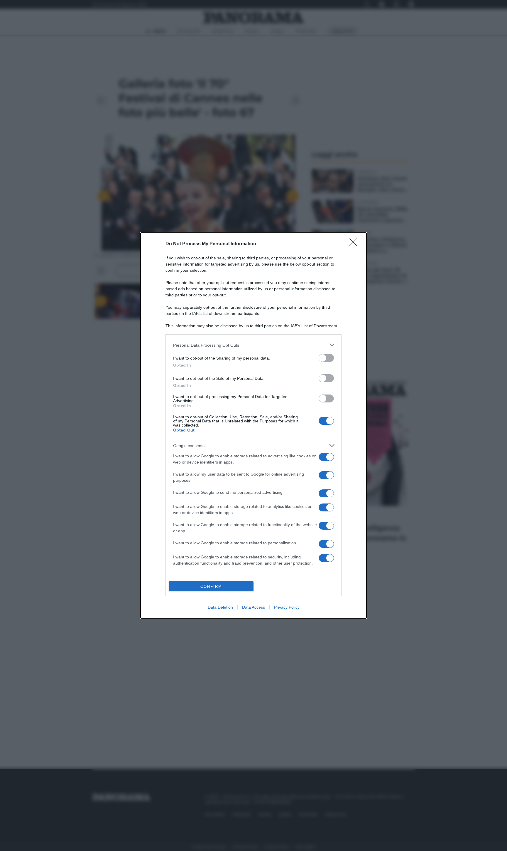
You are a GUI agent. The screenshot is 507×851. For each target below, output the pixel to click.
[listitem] (253, 345)
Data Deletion (220, 607)
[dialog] (253, 425)
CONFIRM (211, 586)
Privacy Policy (287, 607)
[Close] (355, 244)
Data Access (253, 607)
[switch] (326, 358)
